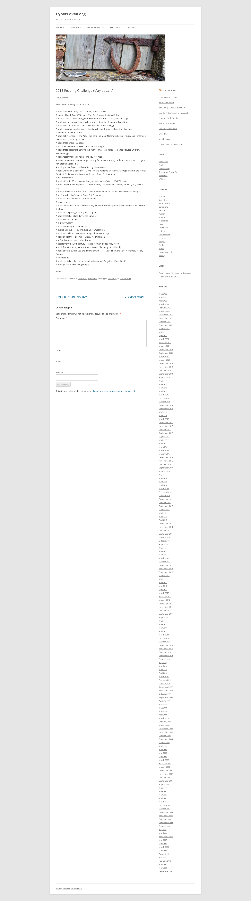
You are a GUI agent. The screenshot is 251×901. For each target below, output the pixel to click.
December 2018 (166, 405)
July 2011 (162, 621)
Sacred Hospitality (167, 123)
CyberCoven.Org (168, 90)
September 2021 (166, 325)
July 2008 (162, 746)
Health (162, 210)
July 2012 (162, 579)
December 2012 (166, 565)
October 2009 (165, 694)
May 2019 (163, 387)
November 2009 (166, 690)
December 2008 (166, 728)
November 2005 (166, 836)
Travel (161, 248)
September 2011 (166, 614)
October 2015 (165, 502)
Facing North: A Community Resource (175, 273)
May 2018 (163, 415)
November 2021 (166, 318)
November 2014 (166, 527)
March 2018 (164, 419)
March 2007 (164, 801)
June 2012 (163, 582)
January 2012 (164, 600)
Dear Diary (82, 278)
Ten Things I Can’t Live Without (172, 107)
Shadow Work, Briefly (168, 118)
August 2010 (164, 659)
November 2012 (166, 568)
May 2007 (163, 794)
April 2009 (163, 714)
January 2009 (164, 725)
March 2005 (164, 847)
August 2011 (164, 617)
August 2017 (164, 436)
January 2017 (164, 454)
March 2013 (164, 558)
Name (59, 350)
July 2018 (162, 412)
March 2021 (164, 339)
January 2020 (164, 360)
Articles (162, 196)
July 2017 (162, 440)
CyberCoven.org (71, 14)
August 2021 (164, 328)
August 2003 (164, 854)
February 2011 (165, 638)
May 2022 (163, 297)
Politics (162, 231)
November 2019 (166, 367)
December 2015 (166, 499)
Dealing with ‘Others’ (136, 296)
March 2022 (164, 304)
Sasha (162, 245)
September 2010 (166, 655)
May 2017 (163, 447)
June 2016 (163, 478)
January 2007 (164, 808)
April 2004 (163, 850)
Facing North (164, 203)
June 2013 (163, 551)
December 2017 (166, 422)
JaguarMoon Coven (167, 276)
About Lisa (76, 27)
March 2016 (164, 488)
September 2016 (166, 467)
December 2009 (166, 687)
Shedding (163, 133)
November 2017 (166, 426)
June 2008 (163, 749)
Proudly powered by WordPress (69, 889)
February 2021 (165, 342)
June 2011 (163, 624)
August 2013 (164, 544)
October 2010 (165, 652)
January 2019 (164, 401)
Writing (162, 255)
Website (59, 372)
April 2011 (163, 631)
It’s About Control (166, 102)
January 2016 (164, 495)
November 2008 (166, 732)
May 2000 (163, 868)
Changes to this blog (168, 97)
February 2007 (165, 805)
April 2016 (163, 485)
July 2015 (162, 513)
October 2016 (165, 464)
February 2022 (165, 307)
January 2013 (164, 561)
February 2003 (165, 861)
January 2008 (164, 767)
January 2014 (164, 537)
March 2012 (164, 593)
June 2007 (163, 791)
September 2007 (166, 781)
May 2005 (163, 840)
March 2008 (164, 760)
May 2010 (163, 669)
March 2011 (164, 634)
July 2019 (162, 380)
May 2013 (163, 554)
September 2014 (166, 534)
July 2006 (162, 829)
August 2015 (164, 509)
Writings (132, 27)
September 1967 (166, 871)
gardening (163, 207)
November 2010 (166, 648)
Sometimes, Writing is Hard (170, 144)
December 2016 (166, 457)
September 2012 (166, 572)
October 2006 (165, 819)
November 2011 (166, 607)
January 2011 (164, 641)
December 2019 (166, 363)
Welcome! (60, 27)
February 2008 (165, 763)
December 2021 (166, 314)
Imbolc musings (165, 139)
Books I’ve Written (95, 27)
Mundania (92, 278)
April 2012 (163, 589)
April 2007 (163, 798)
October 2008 (165, 735)
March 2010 (164, 676)
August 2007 (164, 784)
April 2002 (163, 864)
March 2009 (164, 718)
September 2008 (166, 739)
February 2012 (165, 596)
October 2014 (165, 530)
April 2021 (163, 335)
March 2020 (164, 356)
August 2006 (164, 826)
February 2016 (165, 492)
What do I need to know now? (71, 296)
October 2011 (165, 610)
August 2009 (164, 701)
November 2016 (166, 460)
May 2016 (163, 481)
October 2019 (165, 370)
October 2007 (165, 777)
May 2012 (163, 586)
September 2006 (166, 822)
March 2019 (164, 394)
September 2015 (166, 506)
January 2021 (164, 346)
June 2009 (163, 707)
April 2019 (163, 391)
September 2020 (166, 353)
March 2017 (164, 450)
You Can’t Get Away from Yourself (173, 113)
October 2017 (165, 429)
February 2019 (165, 398)
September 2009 (166, 697)
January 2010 (164, 683)
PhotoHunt (163, 227)
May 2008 (163, 753)
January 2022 (164, 311)
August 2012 (164, 575)
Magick (162, 217)
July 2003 (162, 857)
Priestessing (115, 27)
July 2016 (162, 474)
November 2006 (166, 815)
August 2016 (164, 471)
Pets (161, 224)
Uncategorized (165, 252)
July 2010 (162, 662)
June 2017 (163, 443)
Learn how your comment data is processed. (114, 391)
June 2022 (163, 294)
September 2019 (166, 374)
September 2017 (166, 433)
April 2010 (163, 673)
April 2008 (163, 756)
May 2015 (163, 516)
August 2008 (164, 742)
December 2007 (166, 770)
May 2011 (163, 627)
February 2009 (165, 721)
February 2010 (165, 680)
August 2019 (164, 377)
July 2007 (162, 787)
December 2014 (166, 523)
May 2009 (163, 711)
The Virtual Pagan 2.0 (168, 172)
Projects (162, 238)
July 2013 (162, 547)
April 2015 (163, 520)
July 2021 (162, 332)
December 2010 (166, 645)
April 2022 (163, 300)
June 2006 (163, 833)
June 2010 (163, 666)
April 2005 (163, 843)
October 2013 (165, 540)
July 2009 (162, 704)
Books (161, 165)
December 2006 (166, 812)
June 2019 (163, 384)
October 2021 (165, 321)
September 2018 (166, 408)
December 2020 (166, 349)
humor (162, 213)
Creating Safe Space (168, 128)
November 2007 (166, 774)
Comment (61, 318)
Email (59, 361)
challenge (112, 278)
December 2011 (166, 603)
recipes (162, 241)
